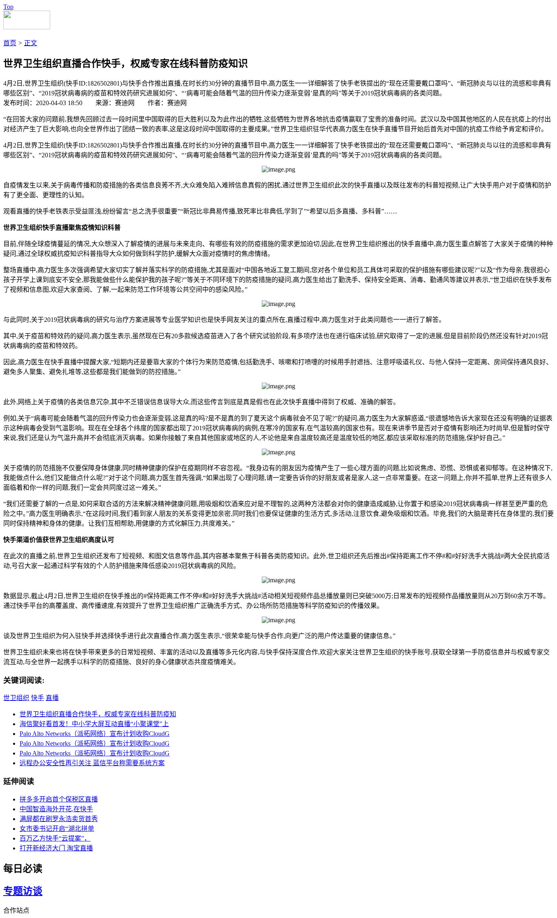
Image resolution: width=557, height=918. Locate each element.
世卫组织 (16, 697)
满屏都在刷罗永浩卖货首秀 (59, 818)
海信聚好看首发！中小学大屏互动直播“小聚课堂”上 (94, 723)
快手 (37, 697)
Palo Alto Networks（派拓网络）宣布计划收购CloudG (95, 733)
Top (8, 6)
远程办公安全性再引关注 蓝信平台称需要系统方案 (92, 762)
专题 (13, 891)
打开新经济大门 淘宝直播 (56, 848)
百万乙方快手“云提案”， (55, 838)
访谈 (32, 891)
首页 (9, 43)
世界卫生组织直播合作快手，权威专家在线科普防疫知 (98, 714)
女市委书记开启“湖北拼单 (57, 828)
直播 (52, 697)
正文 (30, 43)
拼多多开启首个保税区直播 (59, 799)
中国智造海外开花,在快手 (56, 809)
